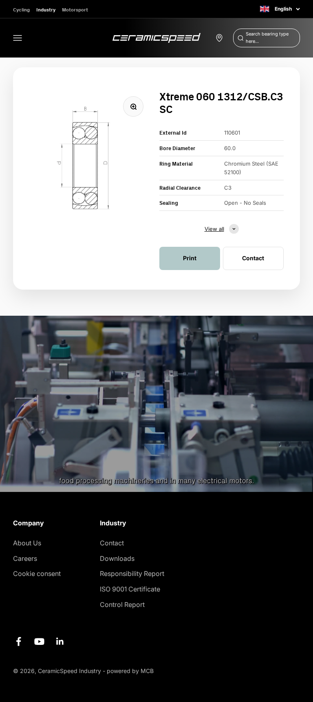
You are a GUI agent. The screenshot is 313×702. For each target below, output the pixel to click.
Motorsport (75, 9)
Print (189, 258)
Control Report (122, 604)
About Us (27, 543)
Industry (45, 9)
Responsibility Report (132, 573)
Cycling (21, 9)
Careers (25, 558)
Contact (112, 543)
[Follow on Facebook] (18, 641)
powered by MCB (130, 670)
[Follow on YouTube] (39, 641)
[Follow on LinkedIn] (60, 641)
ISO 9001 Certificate (130, 589)
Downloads (117, 558)
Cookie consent (37, 573)
